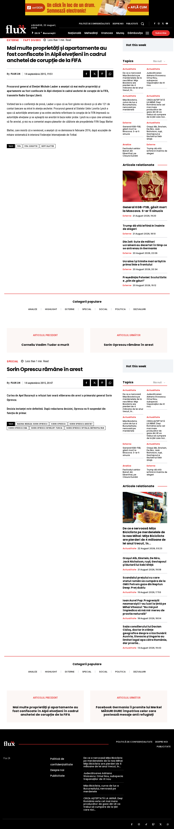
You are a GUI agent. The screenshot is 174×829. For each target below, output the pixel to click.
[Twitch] (153, 824)
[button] (142, 24)
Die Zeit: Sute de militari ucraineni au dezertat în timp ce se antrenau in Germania (145, 245)
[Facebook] (155, 24)
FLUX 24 (15, 73)
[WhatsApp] (110, 73)
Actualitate (129, 69)
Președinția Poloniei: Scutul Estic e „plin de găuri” (145, 279)
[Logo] (16, 29)
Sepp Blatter (47, 146)
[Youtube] (167, 24)
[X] (163, 24)
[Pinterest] (102, 73)
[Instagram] (159, 24)
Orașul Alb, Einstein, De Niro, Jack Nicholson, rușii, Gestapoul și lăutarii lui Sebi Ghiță (157, 132)
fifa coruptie (31, 146)
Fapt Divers (32, 40)
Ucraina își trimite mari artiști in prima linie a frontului (144, 263)
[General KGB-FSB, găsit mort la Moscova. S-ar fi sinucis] (145, 186)
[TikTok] (146, 824)
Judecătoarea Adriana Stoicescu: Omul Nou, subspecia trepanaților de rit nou (156, 79)
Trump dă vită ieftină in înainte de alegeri (157, 151)
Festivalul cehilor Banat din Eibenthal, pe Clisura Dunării (131, 152)
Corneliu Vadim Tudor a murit (45, 345)
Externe (13, 40)
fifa (19, 146)
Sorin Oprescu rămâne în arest (128, 345)
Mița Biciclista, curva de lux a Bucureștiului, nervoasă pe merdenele (130, 104)
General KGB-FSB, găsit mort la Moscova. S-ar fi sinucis (132, 130)
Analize (127, 145)
